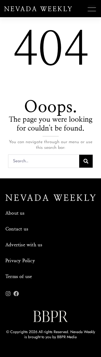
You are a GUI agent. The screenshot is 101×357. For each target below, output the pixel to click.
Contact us (16, 229)
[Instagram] (8, 293)
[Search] (86, 161)
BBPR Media (67, 337)
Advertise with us (23, 245)
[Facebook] (16, 293)
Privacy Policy (20, 260)
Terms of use (18, 276)
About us (15, 213)
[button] (91, 9)
